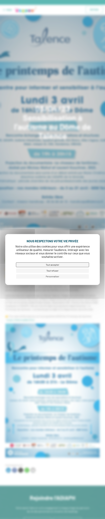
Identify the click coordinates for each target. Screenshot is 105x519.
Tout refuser (52, 270)
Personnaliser (52, 276)
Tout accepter (52, 264)
